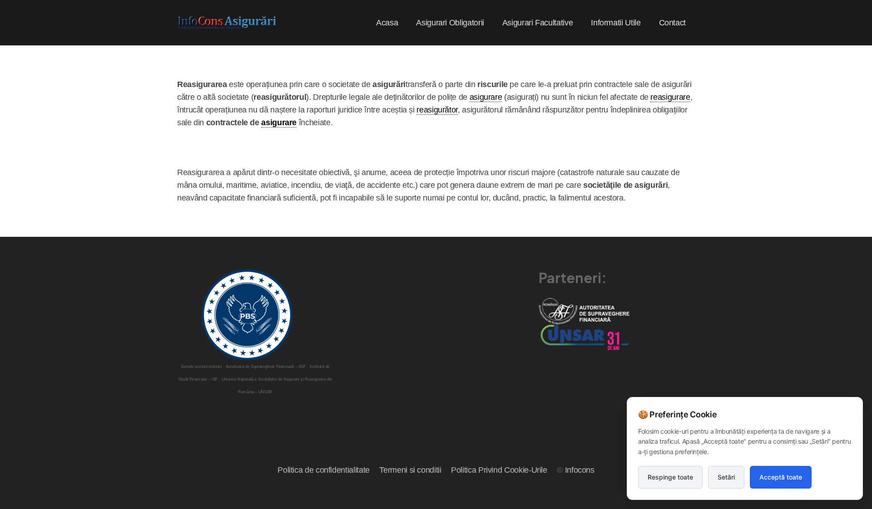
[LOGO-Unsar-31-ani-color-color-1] (584, 337)
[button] (491, 23)
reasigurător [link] (437, 109)
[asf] (584, 311)
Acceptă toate (780, 477)
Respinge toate (670, 477)
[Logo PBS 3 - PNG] (247, 314)
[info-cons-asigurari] (227, 23)
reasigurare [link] (670, 97)
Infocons (580, 470)
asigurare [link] (486, 97)
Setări (726, 477)
